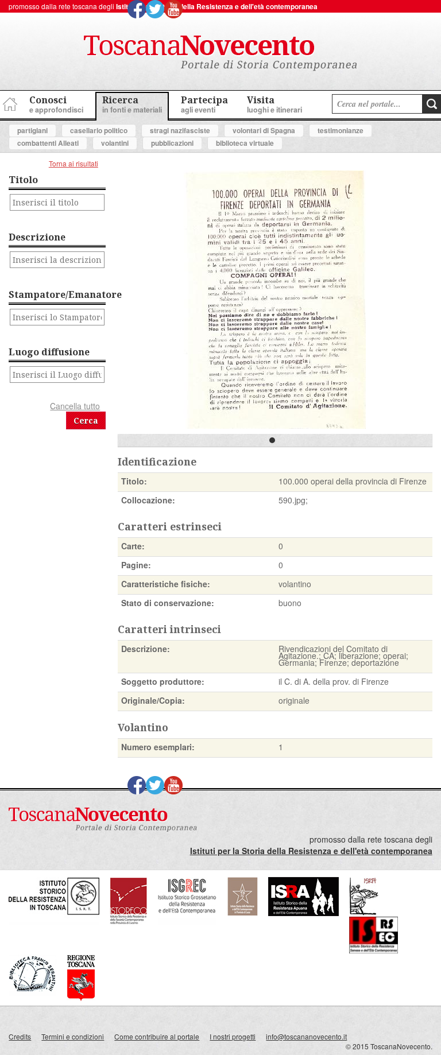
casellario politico (98, 130)
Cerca (86, 420)
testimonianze (340, 130)
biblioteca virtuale (245, 143)
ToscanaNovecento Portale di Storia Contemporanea (220, 53)
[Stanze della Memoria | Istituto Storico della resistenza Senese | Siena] (373, 950)
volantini (115, 143)
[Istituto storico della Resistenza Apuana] (303, 913)
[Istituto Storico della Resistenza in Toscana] (54, 921)
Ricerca (132, 104)
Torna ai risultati (73, 163)
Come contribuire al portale (156, 1036)
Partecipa (204, 104)
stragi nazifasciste (180, 130)
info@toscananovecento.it (306, 1036)
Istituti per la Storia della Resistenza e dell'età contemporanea (217, 6)
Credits (20, 1036)
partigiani (32, 130)
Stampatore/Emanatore (57, 294)
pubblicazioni (172, 143)
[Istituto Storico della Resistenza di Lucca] (242, 913)
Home (8, 102)
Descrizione (37, 237)
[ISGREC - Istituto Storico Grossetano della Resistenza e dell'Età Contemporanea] (187, 921)
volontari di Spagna (264, 130)
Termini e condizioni (72, 1036)
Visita (274, 104)
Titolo (23, 179)
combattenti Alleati (48, 143)
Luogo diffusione (49, 352)
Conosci (56, 104)
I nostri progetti (233, 1036)
